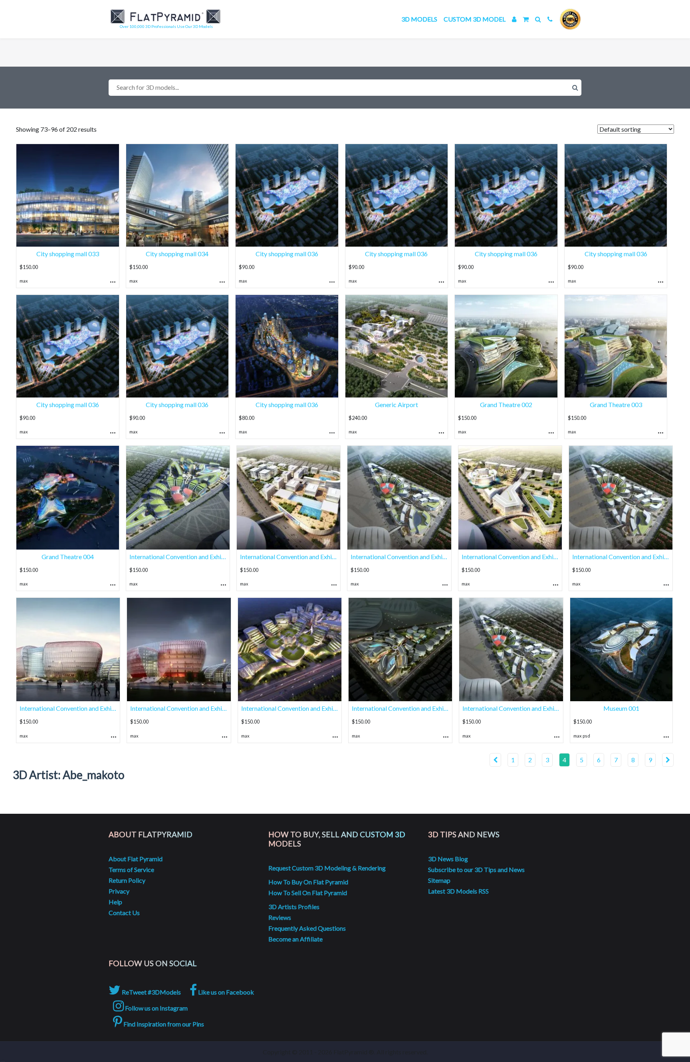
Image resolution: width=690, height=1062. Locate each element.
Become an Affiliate (295, 939)
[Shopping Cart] (526, 19)
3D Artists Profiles (293, 906)
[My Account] (514, 19)
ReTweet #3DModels (151, 992)
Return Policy (127, 880)
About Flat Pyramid (136, 858)
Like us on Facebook (225, 992)
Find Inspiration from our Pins (163, 1024)
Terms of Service (131, 869)
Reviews (279, 917)
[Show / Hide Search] (538, 19)
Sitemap (439, 880)
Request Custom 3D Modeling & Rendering (327, 868)
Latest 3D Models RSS (458, 891)
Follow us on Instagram (156, 1008)
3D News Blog (448, 858)
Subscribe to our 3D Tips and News (476, 869)
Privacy (119, 891)
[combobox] (345, 87)
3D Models (419, 19)
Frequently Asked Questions (307, 928)
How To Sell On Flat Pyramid (307, 892)
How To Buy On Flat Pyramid (308, 882)
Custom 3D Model (475, 19)
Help (115, 902)
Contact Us (124, 912)
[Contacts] (550, 19)
